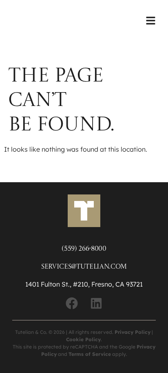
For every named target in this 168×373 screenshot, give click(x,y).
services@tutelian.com (84, 267)
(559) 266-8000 (84, 249)
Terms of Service (90, 354)
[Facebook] (72, 303)
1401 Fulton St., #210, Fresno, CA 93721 (84, 284)
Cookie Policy (83, 339)
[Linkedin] (96, 303)
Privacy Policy (132, 332)
